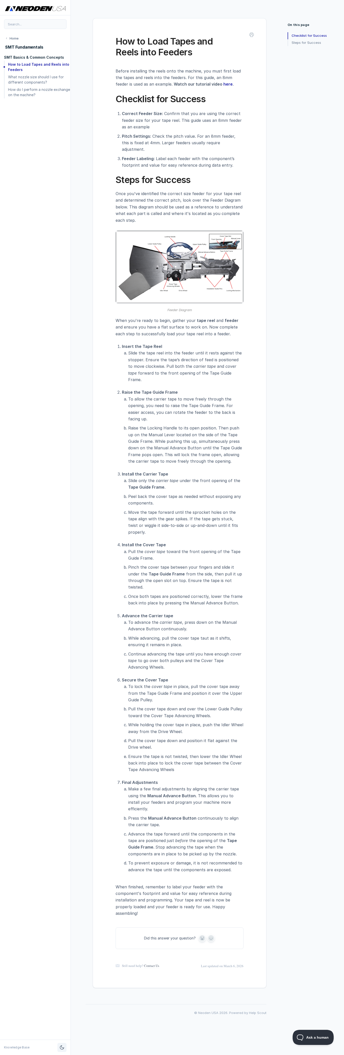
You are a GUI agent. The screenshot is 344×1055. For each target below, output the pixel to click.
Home (14, 38)
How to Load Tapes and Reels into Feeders (38, 67)
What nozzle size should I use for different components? (36, 79)
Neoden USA (208, 1013)
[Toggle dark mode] (61, 1047)
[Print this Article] (252, 35)
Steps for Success (306, 43)
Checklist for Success (309, 35)
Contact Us (151, 965)
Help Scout (257, 1013)
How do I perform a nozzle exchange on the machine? (39, 92)
